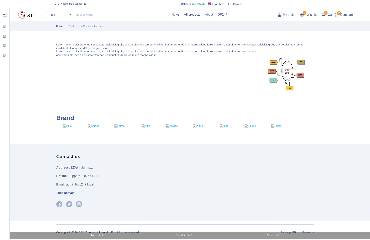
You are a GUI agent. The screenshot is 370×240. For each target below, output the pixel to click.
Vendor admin (185, 235)
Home (59, 26)
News (175, 14)
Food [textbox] (52, 14)
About (209, 14)
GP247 (222, 14)
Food (71, 26)
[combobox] (59, 14)
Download (273, 235)
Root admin (97, 235)
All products (192, 14)
